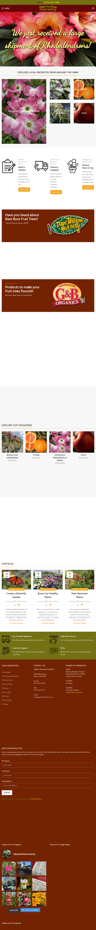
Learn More (24, 189)
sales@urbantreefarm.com (43, 697)
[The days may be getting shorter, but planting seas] (24, 884)
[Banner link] (48, 225)
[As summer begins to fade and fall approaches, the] (24, 899)
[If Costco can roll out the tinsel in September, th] (9, 884)
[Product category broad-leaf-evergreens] (12, 447)
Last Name (5, 771)
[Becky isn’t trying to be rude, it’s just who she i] (39, 899)
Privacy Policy (6, 700)
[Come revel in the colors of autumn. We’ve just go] (9, 869)
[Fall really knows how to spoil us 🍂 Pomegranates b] (9, 899)
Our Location (6, 692)
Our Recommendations (10, 676)
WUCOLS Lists (7, 680)
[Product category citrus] (84, 89)
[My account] (93, 8)
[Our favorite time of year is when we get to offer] (39, 884)
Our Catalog (6, 672)
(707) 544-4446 (52, 2)
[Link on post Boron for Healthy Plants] (48, 579)
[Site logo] (48, 8)
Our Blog (5, 704)
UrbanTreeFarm (21, 601)
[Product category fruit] (84, 113)
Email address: (7, 781)
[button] (44, 64)
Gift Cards (5, 688)
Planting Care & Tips (16, 589)
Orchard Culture (7, 684)
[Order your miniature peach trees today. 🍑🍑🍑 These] (39, 869)
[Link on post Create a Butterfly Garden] (16, 579)
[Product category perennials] (60, 89)
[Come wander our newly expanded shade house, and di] (24, 869)
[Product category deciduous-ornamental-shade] (24, 111)
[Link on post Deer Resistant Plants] (79, 579)
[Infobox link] (24, 639)
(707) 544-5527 (39, 690)
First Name (5, 761)
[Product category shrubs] (60, 113)
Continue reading (16, 623)
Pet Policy (5, 696)
